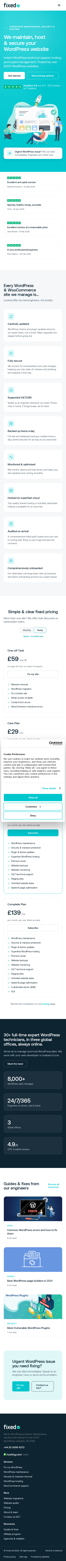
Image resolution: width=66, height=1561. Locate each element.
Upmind (45, 1556)
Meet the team (15, 1063)
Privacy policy (10, 1556)
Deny (33, 815)
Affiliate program (12, 1534)
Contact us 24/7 (42, 1386)
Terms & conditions (53, 1550)
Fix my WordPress (13, 1467)
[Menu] (59, 5)
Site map (23, 1556)
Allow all (33, 797)
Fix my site (20, 1386)
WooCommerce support (16, 1485)
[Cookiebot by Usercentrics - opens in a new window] (49, 743)
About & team (11, 1512)
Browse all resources (53, 1185)
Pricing (7, 1507)
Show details (49, 788)
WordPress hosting (13, 1481)
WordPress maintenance (16, 1471)
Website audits (11, 1503)
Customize (31, 806)
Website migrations (13, 1498)
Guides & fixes (11, 1529)
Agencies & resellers (14, 1538)
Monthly (27, 630)
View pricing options (42, 75)
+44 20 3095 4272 (14, 1447)
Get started (14, 75)
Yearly (40, 630)
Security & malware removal (18, 1476)
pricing (45, 1003)
